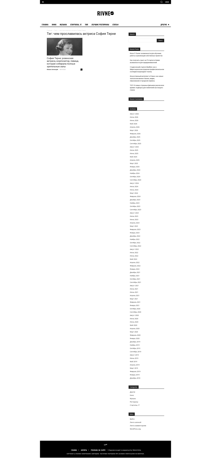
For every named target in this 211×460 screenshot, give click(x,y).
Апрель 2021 (134, 295)
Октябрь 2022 (135, 243)
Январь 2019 (134, 375)
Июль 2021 (134, 289)
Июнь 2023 (134, 219)
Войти (132, 419)
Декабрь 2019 (135, 342)
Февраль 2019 (135, 371)
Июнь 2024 (134, 190)
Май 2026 (133, 124)
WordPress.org (135, 429)
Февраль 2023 (135, 229)
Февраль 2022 (135, 266)
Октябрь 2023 (135, 206)
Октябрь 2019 (135, 348)
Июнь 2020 (134, 322)
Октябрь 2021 (135, 279)
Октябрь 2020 (135, 309)
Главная (49, 30)
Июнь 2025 (134, 153)
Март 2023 (134, 226)
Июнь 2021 (134, 292)
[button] (161, 2)
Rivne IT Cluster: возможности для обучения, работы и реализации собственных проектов (146, 55)
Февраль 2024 (135, 196)
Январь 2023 (134, 233)
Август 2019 (134, 355)
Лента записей (135, 422)
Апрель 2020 (134, 328)
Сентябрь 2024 (135, 180)
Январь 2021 (134, 305)
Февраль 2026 (135, 134)
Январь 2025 (134, 167)
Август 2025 (134, 147)
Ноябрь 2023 (134, 203)
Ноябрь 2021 (134, 276)
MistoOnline (137, 450)
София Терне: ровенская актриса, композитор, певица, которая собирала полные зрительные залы (63, 62)
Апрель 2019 (134, 365)
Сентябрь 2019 (135, 352)
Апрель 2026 (134, 127)
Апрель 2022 (134, 262)
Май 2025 (133, 157)
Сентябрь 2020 (135, 312)
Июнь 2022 (134, 256)
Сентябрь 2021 (135, 282)
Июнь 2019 (134, 358)
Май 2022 (133, 259)
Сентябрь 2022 (135, 246)
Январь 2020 (134, 338)
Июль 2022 (134, 252)
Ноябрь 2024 (134, 173)
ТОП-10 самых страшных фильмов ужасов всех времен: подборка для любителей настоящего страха (147, 87)
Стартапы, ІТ (135, 405)
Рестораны (134, 402)
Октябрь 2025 (135, 140)
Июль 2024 (134, 186)
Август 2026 (134, 114)
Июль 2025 (134, 150)
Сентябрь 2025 (135, 143)
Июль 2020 (134, 319)
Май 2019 (133, 361)
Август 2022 (134, 249)
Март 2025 (134, 163)
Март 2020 (134, 332)
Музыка (133, 398)
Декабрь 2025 (135, 137)
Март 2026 (134, 130)
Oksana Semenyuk (52, 69)
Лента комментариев (138, 426)
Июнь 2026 (134, 120)
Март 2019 (134, 368)
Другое (132, 392)
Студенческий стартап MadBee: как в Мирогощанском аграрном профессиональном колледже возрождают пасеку (147, 69)
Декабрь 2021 (135, 272)
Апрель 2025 (134, 160)
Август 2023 (134, 213)
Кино (132, 395)
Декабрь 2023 (135, 200)
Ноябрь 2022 (134, 239)
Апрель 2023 (134, 223)
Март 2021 (134, 299)
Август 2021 (134, 285)
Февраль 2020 (135, 335)
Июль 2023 (134, 216)
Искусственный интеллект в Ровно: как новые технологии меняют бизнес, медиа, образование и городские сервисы (146, 78)
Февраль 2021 (135, 302)
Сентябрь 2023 (135, 210)
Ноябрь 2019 (134, 345)
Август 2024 (134, 183)
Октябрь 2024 (135, 177)
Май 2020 (133, 325)
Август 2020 (134, 315)
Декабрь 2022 (135, 236)
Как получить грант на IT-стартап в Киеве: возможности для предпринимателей (145, 61)
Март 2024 (134, 193)
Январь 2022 (134, 269)
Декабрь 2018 (135, 378)
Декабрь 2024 (135, 170)
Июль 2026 (134, 117)
